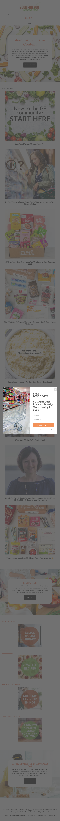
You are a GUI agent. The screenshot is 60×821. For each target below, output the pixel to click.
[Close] (55, 389)
